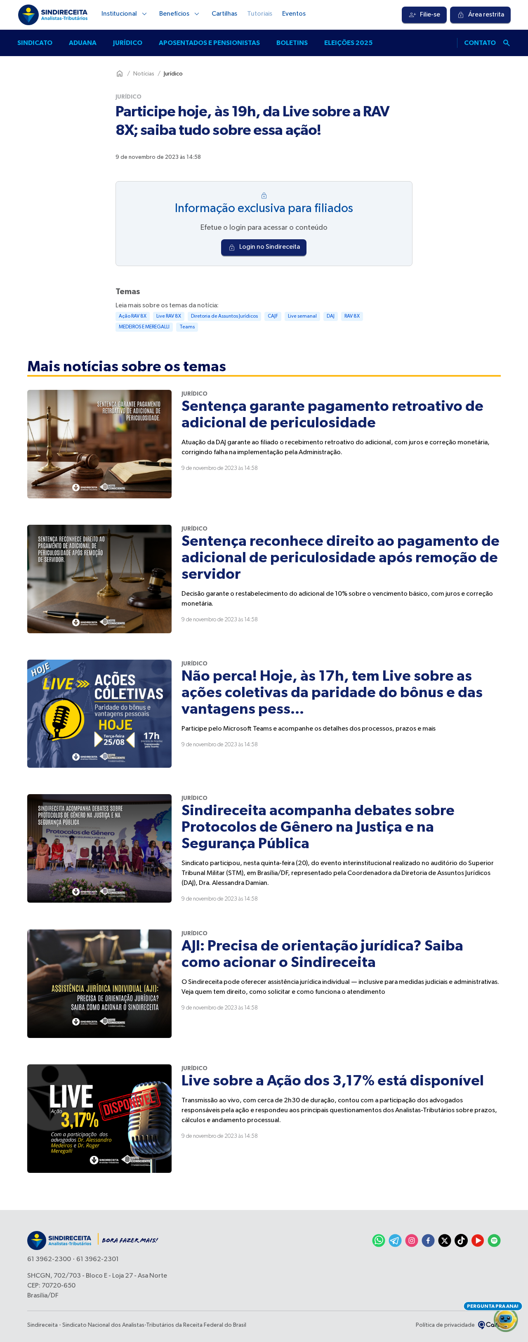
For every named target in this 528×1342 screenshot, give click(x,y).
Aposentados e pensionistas (209, 43)
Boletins (292, 43)
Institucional (119, 14)
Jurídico (127, 43)
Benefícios (174, 14)
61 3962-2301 (97, 1259)
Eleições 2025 (348, 43)
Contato (480, 43)
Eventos (294, 14)
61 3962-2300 (49, 1259)
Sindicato (34, 43)
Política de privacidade (445, 1325)
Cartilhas (224, 14)
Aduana (83, 43)
